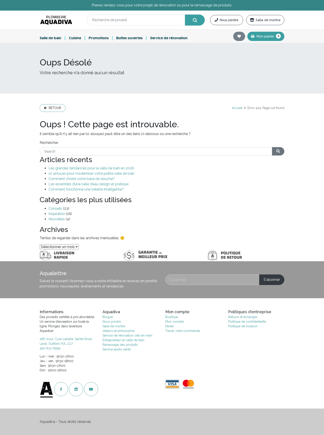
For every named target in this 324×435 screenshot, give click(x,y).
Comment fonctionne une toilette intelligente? (86, 189)
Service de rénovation (169, 38)
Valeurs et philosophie (118, 331)
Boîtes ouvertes (129, 38)
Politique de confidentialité (247, 321)
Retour (54, 108)
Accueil (237, 108)
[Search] (195, 20)
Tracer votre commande (182, 331)
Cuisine (75, 38)
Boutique (171, 317)
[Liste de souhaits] (239, 36)
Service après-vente (116, 349)
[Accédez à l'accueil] (47, 389)
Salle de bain (50, 38)
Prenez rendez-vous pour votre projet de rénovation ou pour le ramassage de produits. (162, 5)
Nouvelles (56, 219)
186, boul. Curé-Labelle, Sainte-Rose (66, 339)
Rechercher (49, 143)
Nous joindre (229, 20)
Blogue (107, 317)
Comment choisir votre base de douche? (81, 179)
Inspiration (56, 214)
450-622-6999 (50, 348)
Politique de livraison (243, 326)
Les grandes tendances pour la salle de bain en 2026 (91, 168)
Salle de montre (268, 20)
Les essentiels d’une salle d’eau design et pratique (88, 184)
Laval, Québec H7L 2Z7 (56, 343)
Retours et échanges (242, 317)
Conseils (55, 208)
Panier (169, 326)
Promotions (99, 38)
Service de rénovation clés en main (127, 335)
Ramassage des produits (120, 344)
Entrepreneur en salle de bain (123, 340)
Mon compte (174, 321)
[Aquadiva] (61, 20)
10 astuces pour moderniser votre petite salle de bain (91, 173)
